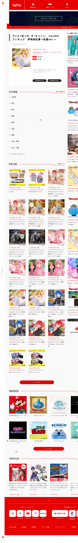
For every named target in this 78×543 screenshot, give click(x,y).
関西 (12, 135)
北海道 (13, 97)
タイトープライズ (20, 27)
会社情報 (23, 527)
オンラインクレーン (18, 154)
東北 (12, 103)
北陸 (12, 129)
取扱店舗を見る (39, 80)
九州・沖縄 (15, 148)
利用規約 (74, 527)
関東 (12, 116)
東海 (12, 122)
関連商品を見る (54, 80)
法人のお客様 (12, 527)
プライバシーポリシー (60, 527)
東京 (12, 110)
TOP (10, 27)
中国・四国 (15, 141)
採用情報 (33, 527)
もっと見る (37, 382)
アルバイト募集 (45, 527)
